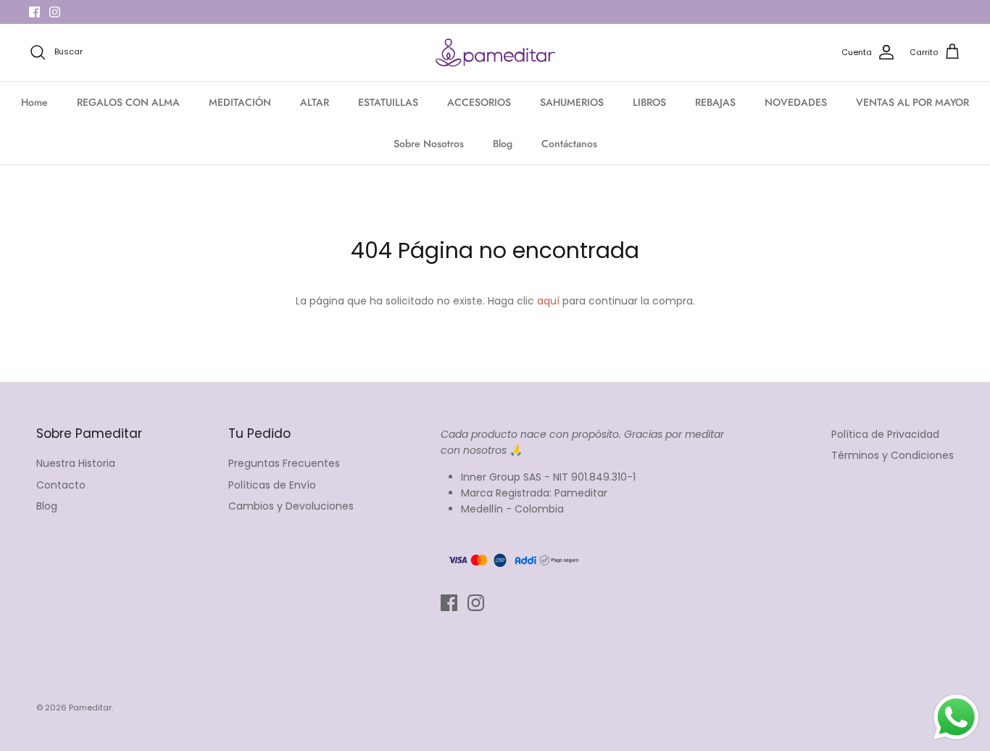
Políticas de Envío (272, 485)
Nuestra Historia (75, 463)
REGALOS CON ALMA (128, 102)
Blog (502, 143)
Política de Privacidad (885, 434)
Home (34, 102)
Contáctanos (569, 143)
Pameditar (90, 707)
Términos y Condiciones (892, 455)
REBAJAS (715, 102)
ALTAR (314, 102)
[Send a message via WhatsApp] (956, 717)
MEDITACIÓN (240, 102)
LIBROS (649, 102)
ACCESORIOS (479, 102)
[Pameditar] (495, 52)
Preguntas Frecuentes (284, 463)
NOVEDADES (796, 102)
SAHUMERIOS (572, 102)
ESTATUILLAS (388, 102)
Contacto (61, 485)
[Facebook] (34, 12)
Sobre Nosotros (429, 143)
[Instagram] (54, 12)
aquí (548, 301)
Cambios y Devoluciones (291, 506)
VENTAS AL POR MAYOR (912, 102)
